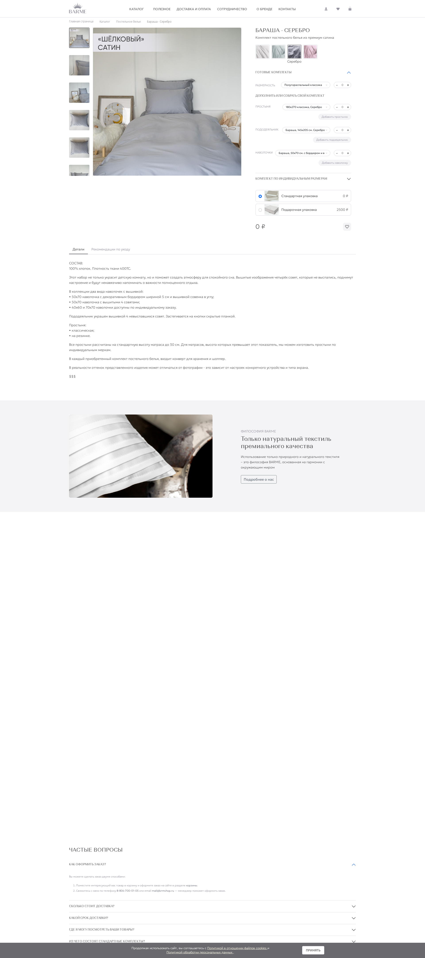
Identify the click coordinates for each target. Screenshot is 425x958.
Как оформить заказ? (87, 864)
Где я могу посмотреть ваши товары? (101, 929)
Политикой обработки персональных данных (199, 952)
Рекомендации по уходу (110, 249)
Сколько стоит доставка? (91, 906)
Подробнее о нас (259, 479)
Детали (78, 249)
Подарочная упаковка (299, 209)
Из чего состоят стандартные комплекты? (107, 941)
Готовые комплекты (273, 72)
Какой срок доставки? (88, 918)
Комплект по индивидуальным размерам (291, 178)
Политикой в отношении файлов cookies (237, 948)
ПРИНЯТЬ (313, 950)
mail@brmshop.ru (163, 890)
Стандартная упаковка (299, 196)
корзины (191, 885)
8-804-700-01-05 (128, 890)
